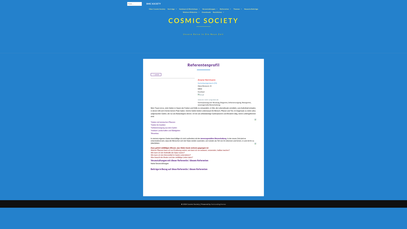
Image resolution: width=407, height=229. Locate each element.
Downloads (206, 12)
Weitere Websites (190, 12)
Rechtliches (217, 12)
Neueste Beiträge (251, 9)
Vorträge (171, 9)
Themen (236, 9)
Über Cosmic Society (157, 9)
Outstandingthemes (218, 204)
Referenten (224, 9)
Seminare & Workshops (188, 9)
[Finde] (144, 4)
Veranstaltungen (208, 9)
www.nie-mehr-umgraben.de (208, 100)
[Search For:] (136, 4)
